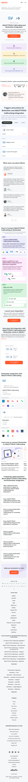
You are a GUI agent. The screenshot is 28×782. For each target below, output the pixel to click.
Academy (14, 708)
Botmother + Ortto (14, 672)
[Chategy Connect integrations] (8, 436)
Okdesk (13, 607)
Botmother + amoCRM (14, 682)
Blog (14, 704)
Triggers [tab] (16, 122)
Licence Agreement (14, 756)
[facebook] (9, 752)
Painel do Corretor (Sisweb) (14, 622)
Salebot (13, 595)
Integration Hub (4, 7)
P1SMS (13, 627)
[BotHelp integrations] (13, 431)
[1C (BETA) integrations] (13, 401)
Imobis (13, 620)
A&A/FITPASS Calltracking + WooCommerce (14, 645)
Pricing (14, 701)
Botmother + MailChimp (14, 689)
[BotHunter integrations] (17, 431)
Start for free (14, 36)
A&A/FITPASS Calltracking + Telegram (14, 651)
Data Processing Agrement (14, 760)
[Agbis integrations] (3, 406)
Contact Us (14, 766)
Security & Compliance (14, 736)
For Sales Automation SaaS (14, 738)
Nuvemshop (14, 630)
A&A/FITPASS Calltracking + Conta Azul (14, 656)
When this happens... (9, 345)
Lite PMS (13, 598)
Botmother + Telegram (14, 679)
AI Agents (14, 720)
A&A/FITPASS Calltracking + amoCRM (14, 654)
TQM (13, 603)
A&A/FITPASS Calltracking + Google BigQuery (14, 659)
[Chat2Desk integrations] (3, 431)
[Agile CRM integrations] (13, 406)
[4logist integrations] (17, 401)
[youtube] (15, 752)
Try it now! (24, 133)
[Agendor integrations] (8, 406)
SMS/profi (13, 625)
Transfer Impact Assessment (14, 762)
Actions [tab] (23, 122)
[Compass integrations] (13, 436)
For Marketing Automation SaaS (14, 740)
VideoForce (13, 605)
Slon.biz (14, 612)
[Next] (15, 220)
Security (14, 764)
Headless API (14, 745)
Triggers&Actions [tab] (7, 122)
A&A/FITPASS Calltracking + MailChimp (14, 661)
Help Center (14, 706)
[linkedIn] (12, 752)
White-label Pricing (14, 731)
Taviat (13, 600)
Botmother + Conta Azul (14, 684)
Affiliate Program (14, 717)
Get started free (14, 320)
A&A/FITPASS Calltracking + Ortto (14, 643)
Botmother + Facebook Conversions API (14, 677)
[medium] (18, 752)
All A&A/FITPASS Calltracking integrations (14, 640)
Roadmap (14, 713)
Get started (14, 572)
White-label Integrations (14, 729)
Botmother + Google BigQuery (14, 686)
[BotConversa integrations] (8, 431)
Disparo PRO (13, 610)
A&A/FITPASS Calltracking (16, 7)
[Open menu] (25, 2)
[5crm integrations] (22, 401)
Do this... (7, 353)
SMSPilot (13, 632)
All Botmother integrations (14, 670)
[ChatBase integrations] (3, 436)
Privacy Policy (14, 758)
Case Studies (14, 734)
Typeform (13, 615)
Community (14, 715)
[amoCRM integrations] (3, 401)
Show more (3, 338)
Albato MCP (14, 743)
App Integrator (14, 710)
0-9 (3, 583)
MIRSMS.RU (13, 618)
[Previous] (12, 220)
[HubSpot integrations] (8, 401)
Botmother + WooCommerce (14, 675)
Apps (9, 7)
